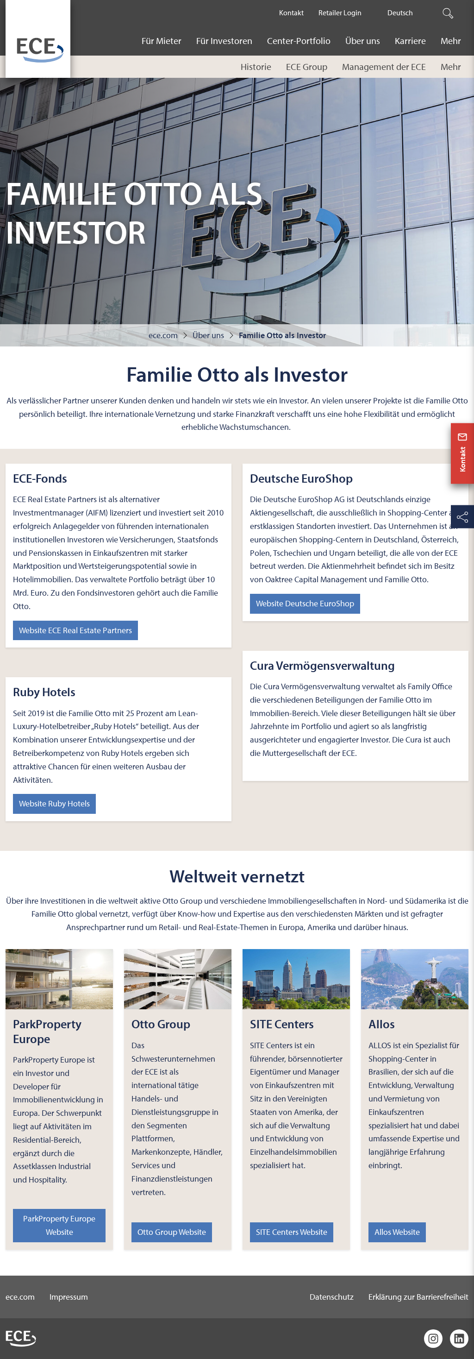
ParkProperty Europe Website (59, 1225)
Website (291, 1232)
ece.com (20, 1296)
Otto (171, 1232)
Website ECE (75, 630)
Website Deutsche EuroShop (305, 603)
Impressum (69, 1296)
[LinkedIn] (459, 1338)
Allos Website (397, 1232)
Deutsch (400, 12)
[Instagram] (433, 1338)
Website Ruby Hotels (54, 803)
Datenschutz (332, 1296)
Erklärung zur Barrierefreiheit (418, 1296)
